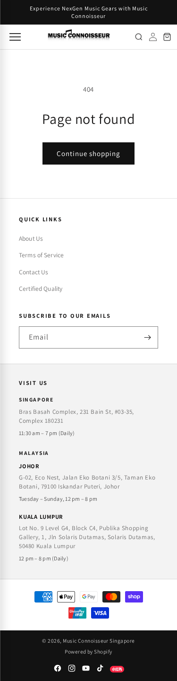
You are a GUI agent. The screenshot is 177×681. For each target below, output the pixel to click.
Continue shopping (88, 153)
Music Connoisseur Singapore (99, 640)
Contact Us (33, 272)
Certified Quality (40, 288)
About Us (31, 238)
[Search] (139, 37)
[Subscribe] (147, 337)
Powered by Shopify (88, 651)
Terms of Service (41, 255)
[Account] (153, 37)
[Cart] (167, 37)
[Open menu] (14, 36)
